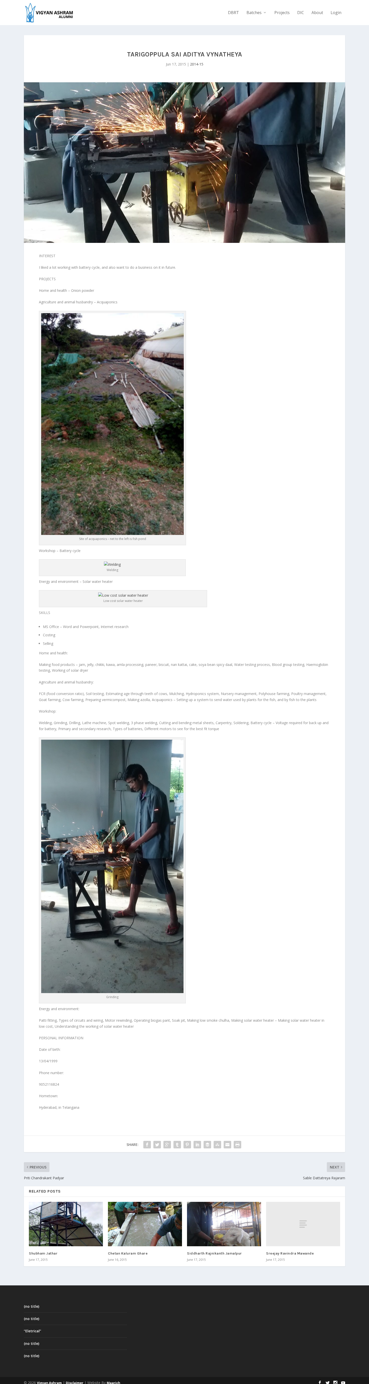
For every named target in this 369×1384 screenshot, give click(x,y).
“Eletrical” (32, 1331)
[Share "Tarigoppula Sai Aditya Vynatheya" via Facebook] (147, 1145)
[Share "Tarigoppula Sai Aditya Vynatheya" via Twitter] (157, 1145)
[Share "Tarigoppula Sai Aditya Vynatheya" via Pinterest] (187, 1145)
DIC (300, 13)
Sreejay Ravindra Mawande (290, 1253)
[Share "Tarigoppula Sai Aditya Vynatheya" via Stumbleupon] (217, 1145)
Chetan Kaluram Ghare (128, 1253)
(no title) (31, 1306)
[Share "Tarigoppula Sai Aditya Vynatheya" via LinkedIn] (197, 1145)
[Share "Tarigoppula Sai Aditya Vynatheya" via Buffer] (207, 1145)
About (317, 13)
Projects (282, 13)
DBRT (233, 13)
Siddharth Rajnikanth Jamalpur (214, 1253)
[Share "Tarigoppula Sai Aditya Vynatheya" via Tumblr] (177, 1145)
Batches (254, 13)
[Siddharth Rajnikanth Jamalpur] (224, 1224)
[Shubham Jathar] (66, 1224)
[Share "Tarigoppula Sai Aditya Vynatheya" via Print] (237, 1145)
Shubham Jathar (43, 1253)
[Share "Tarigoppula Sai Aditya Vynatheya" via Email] (227, 1145)
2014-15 (196, 64)
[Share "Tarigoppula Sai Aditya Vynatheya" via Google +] (167, 1145)
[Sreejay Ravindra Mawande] (303, 1224)
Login (336, 13)
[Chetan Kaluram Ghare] (145, 1224)
